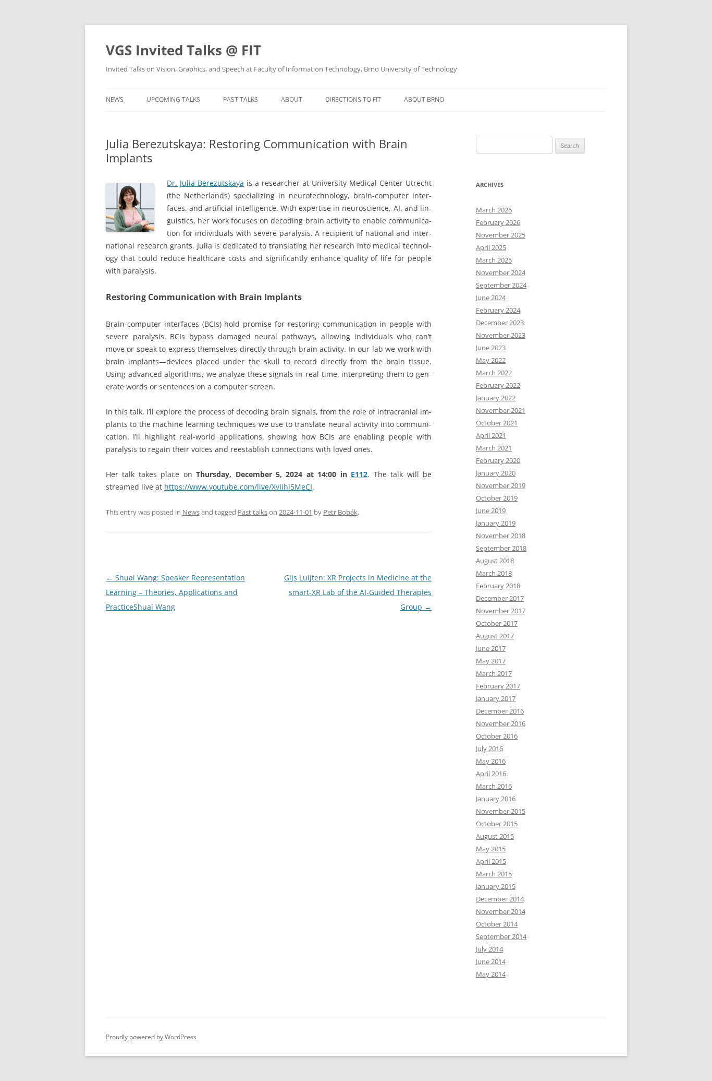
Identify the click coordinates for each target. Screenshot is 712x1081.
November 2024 (500, 272)
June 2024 (491, 297)
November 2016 (500, 723)
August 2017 (495, 635)
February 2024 (498, 310)
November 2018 (500, 535)
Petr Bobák (340, 512)
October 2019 (497, 498)
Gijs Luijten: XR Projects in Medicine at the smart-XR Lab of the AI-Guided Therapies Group (358, 592)
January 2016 (495, 798)
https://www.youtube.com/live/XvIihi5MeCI (238, 487)
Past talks (252, 512)
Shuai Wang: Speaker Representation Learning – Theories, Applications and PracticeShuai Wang (175, 592)
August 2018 (495, 560)
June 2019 (491, 510)
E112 (359, 474)
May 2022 (491, 360)
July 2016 (489, 748)
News (115, 99)
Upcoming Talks (173, 99)
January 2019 (495, 523)
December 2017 (500, 598)
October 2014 (497, 924)
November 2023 (500, 335)
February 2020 (498, 460)
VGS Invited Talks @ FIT (183, 50)
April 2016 (491, 773)
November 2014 (500, 911)
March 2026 (494, 210)
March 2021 (494, 448)
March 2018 (494, 573)
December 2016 (500, 711)
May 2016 (491, 761)
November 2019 (500, 485)
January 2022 (495, 397)
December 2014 (500, 899)
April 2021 (491, 435)
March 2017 (494, 673)
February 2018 (498, 585)
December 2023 (500, 322)
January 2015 (495, 886)
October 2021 (497, 422)
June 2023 (491, 347)
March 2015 (494, 873)
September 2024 (501, 285)
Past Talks (240, 99)
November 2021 (500, 410)
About (291, 99)
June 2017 (491, 648)
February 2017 (498, 686)
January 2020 (495, 473)
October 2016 (497, 736)
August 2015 (495, 836)
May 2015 (491, 848)
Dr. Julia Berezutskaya (205, 183)
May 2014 (491, 974)
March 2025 (494, 260)
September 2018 (501, 548)
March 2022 (494, 372)
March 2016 (494, 786)
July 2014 (489, 949)
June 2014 (491, 961)
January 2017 (495, 698)
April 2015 (491, 861)
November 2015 (500, 811)
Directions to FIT (353, 99)
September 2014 (501, 936)
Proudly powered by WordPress (151, 1036)
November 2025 (500, 235)
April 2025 (491, 247)
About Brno (424, 99)
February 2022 (498, 385)
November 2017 (500, 610)
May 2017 (491, 661)
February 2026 (498, 222)
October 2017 (497, 623)
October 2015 (497, 823)
